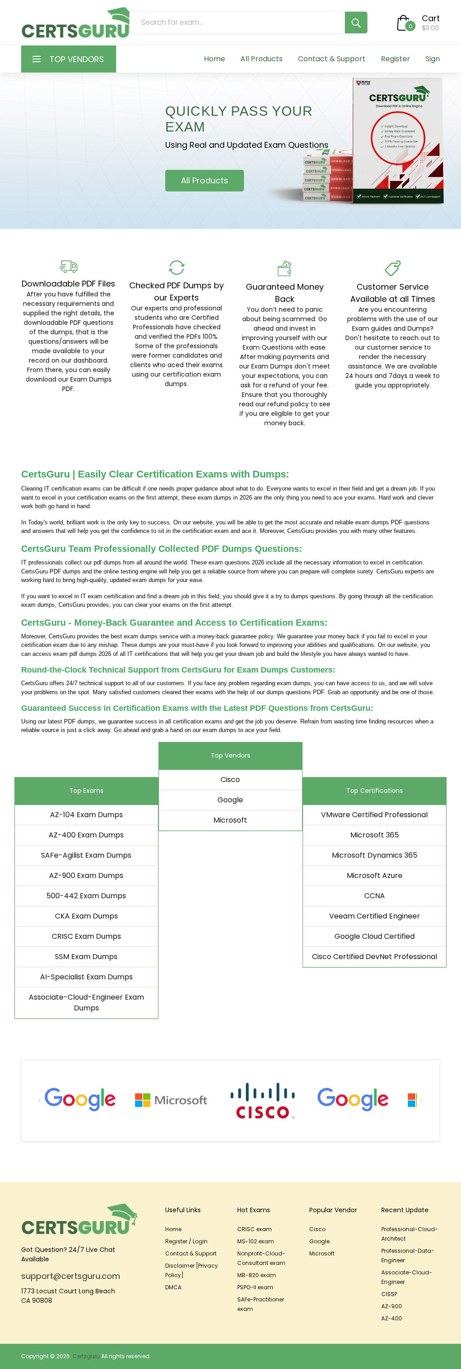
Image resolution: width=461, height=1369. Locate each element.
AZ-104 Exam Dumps (86, 815)
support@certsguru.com (70, 1276)
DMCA (173, 1287)
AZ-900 (391, 1306)
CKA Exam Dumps (86, 916)
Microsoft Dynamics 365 (374, 855)
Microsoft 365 (374, 835)
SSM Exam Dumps (86, 956)
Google (230, 800)
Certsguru (86, 1356)
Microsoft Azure (374, 875)
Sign (432, 59)
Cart (431, 18)
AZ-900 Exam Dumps (86, 875)
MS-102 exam (255, 1241)
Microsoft (230, 820)
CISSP (389, 1294)
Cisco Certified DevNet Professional (374, 956)
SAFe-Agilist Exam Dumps (86, 855)
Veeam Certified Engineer (374, 916)
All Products (261, 59)
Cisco (230, 779)
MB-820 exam (256, 1275)
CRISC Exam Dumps (86, 936)
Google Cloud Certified (374, 936)
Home (214, 59)
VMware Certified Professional (374, 815)
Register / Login (186, 1241)
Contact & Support (332, 59)
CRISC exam (254, 1229)
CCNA (374, 896)
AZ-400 (391, 1318)
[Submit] (356, 22)
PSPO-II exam (255, 1287)
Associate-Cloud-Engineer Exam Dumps (86, 1002)
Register (395, 59)
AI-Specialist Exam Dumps (86, 977)
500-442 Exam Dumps (86, 896)
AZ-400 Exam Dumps (86, 835)
